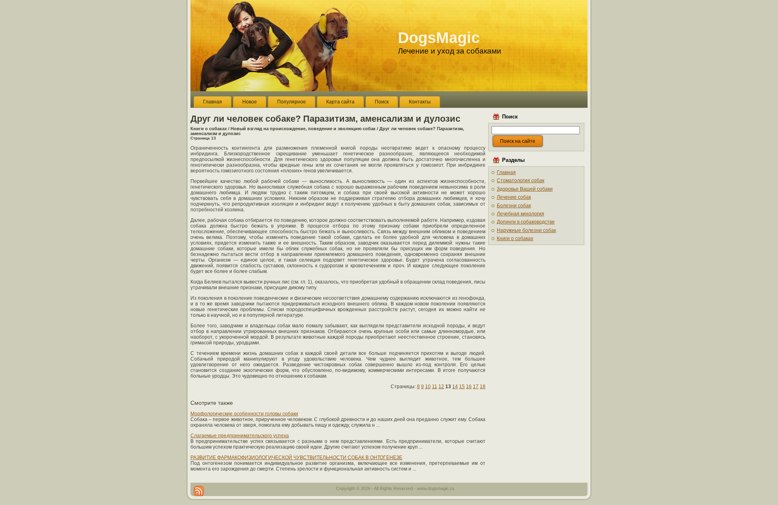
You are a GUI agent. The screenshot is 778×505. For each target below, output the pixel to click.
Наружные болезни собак (526, 230)
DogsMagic (439, 37)
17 (476, 386)
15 (462, 386)
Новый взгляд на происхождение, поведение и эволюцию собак (303, 128)
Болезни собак (514, 205)
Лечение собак (514, 197)
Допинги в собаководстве (526, 222)
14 (455, 386)
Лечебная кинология (520, 214)
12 (441, 386)
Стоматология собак (520, 180)
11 (434, 386)
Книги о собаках (208, 128)
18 (482, 386)
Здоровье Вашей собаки (525, 189)
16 (469, 386)
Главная (506, 172)
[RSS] (199, 491)
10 (428, 386)
